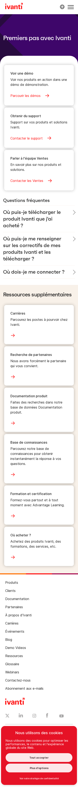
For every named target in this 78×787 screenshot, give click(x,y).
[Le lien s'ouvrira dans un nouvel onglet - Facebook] (47, 716)
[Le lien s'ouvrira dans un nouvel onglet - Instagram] (34, 716)
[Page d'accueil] (14, 6)
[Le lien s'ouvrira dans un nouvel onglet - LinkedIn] (21, 716)
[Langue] (61, 6)
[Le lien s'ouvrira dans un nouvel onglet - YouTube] (61, 716)
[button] (71, 7)
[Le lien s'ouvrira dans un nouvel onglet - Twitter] (7, 716)
